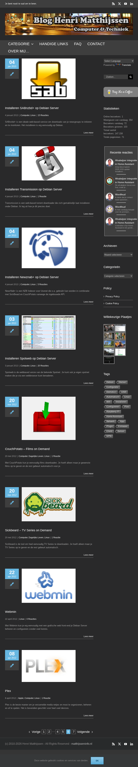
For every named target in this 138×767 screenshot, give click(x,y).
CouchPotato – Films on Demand (27, 449)
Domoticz (111, 392)
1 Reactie (42, 196)
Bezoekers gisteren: (114, 126)
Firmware (122, 426)
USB (124, 392)
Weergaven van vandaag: (116, 120)
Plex (8, 691)
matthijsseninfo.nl (81, 743)
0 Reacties (31, 619)
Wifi (108, 402)
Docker (122, 382)
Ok (97, 760)
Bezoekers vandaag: (114, 123)
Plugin (110, 426)
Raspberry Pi (113, 411)
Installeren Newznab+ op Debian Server (32, 277)
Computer (25, 115)
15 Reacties (43, 115)
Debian (110, 382)
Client (109, 431)
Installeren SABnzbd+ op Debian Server (32, 108)
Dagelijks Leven (36, 456)
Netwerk (111, 421)
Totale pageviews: (113, 137)
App (122, 421)
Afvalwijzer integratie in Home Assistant (126, 162)
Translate (126, 65)
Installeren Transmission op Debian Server (33, 189)
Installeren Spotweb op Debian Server (30, 358)
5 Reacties (42, 284)
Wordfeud (120, 194)
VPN (109, 436)
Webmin (10, 611)
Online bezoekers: (113, 116)
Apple (21, 698)
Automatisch (113, 397)
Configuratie (112, 387)
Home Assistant (114, 416)
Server (121, 431)
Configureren (113, 406)
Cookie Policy (112, 303)
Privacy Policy (113, 296)
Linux (33, 115)
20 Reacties (43, 366)
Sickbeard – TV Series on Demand (28, 530)
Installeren (121, 402)
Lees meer (88, 133)
